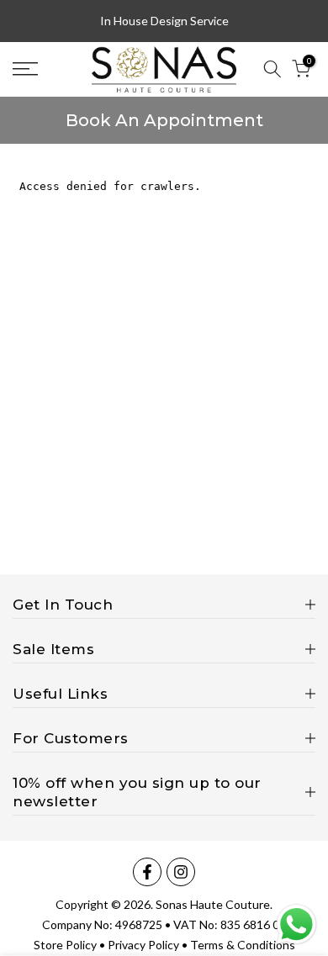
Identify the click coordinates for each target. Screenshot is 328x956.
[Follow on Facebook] (147, 872)
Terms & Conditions (242, 945)
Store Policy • (71, 945)
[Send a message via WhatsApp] (296, 924)
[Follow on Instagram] (181, 872)
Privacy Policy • (149, 945)
